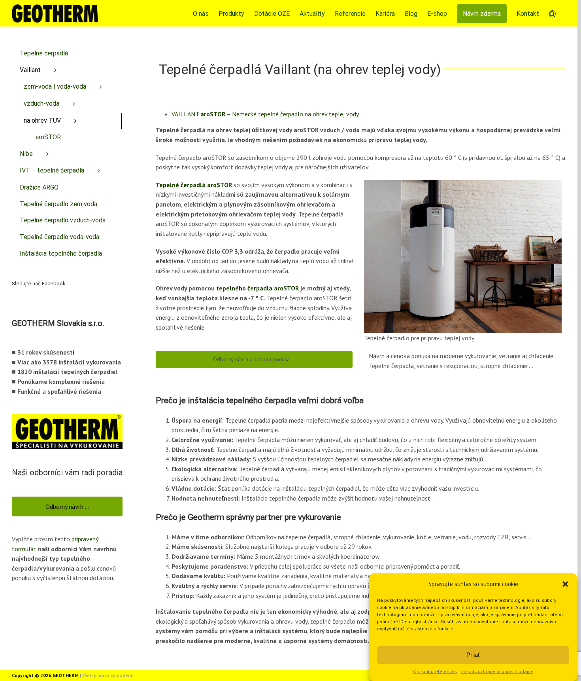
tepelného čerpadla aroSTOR (257, 288)
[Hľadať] (552, 13)
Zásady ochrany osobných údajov (497, 671)
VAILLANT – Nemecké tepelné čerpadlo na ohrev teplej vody (265, 114)
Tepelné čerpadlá (44, 53)
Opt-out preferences (435, 671)
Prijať (473, 654)
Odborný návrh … (67, 506)
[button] (565, 584)
